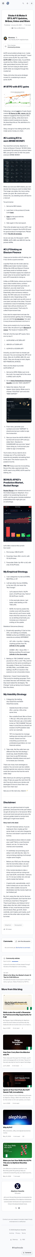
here (11, 212)
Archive (11, 1233)
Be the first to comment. (23, 948)
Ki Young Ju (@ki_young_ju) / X (19, 113)
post (18, 111)
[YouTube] (19, 1208)
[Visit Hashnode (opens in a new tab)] (18, 1248)
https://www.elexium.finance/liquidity (18, 381)
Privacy (18, 1233)
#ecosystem (18, 925)
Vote (8, 216)
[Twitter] (16, 1208)
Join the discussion (24, 941)
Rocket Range (8, 490)
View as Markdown (19, 28)
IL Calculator (19, 319)
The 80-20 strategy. (15, 234)
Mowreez (11, 38)
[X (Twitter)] (16, 38)
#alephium (8, 925)
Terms (24, 1233)
